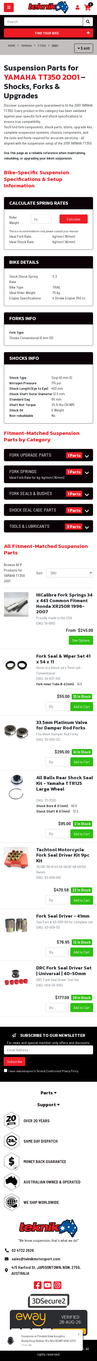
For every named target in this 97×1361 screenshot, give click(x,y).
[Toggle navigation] (9, 7)
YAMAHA (26, 45)
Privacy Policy (70, 1071)
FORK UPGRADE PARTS (30, 455)
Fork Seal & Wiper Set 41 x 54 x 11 (63, 658)
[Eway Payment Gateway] (48, 1322)
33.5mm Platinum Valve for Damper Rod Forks (61, 725)
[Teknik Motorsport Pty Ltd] (48, 7)
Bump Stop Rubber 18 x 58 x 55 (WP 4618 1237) (48, 1340)
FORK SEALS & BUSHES (30, 493)
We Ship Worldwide (41, 1202)
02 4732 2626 (23, 1250)
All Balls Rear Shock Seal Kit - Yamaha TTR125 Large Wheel (64, 783)
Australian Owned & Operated (52, 1181)
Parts (47, 1092)
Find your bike (47, 33)
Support (47, 1104)
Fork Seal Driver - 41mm (62, 915)
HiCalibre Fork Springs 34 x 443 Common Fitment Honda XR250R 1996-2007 (64, 603)
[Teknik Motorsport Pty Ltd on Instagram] (57, 1286)
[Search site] (88, 21)
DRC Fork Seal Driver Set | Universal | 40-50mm (64, 970)
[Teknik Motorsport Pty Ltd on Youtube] (47, 1286)
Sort (39, 573)
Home (11, 45)
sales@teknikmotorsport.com (36, 1258)
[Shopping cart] (77, 7)
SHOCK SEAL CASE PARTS (32, 510)
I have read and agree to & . (43, 1071)
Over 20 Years (37, 1120)
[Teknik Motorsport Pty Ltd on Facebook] (38, 1286)
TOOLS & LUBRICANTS (29, 526)
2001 (55, 45)
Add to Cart (82, 706)
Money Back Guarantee (45, 1161)
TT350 (42, 45)
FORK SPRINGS (36, 474)
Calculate (73, 219)
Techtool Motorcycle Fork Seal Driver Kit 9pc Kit (62, 855)
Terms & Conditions (47, 1071)
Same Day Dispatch (41, 1141)
